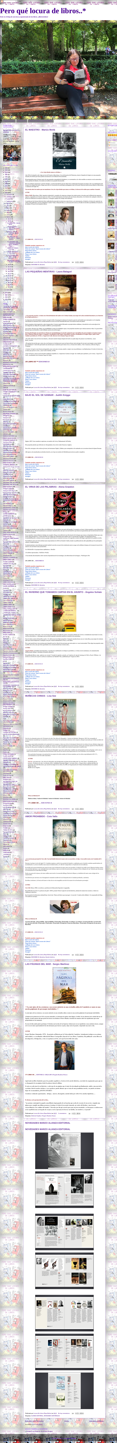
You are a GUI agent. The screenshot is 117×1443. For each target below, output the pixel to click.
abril (7, 212)
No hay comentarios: (64, 262)
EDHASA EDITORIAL (9, 436)
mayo (8, 210)
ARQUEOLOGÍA (7, 342)
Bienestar (6, 360)
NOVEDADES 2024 (8, 669)
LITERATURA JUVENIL (9, 613)
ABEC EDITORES (8, 312)
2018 (6, 186)
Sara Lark (6, 809)
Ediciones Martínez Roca (10, 452)
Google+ (28, 259)
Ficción (5, 544)
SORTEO (5, 817)
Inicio (66, 1421)
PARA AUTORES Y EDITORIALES (40, 121)
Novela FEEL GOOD (8, 697)
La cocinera (79, 922)
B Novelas (6, 352)
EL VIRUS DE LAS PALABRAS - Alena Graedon (49, 487)
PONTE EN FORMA (8, 754)
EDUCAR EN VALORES (9, 494)
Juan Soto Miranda (8, 584)
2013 (6, 295)
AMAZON (5, 338)
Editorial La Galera (8, 476)
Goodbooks (6, 555)
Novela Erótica (7, 692)
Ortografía (6, 728)
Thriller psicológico (8, 838)
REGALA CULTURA (8, 791)
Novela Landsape (8, 706)
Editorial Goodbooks (9, 470)
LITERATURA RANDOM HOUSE (12, 615)
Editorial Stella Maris (9, 490)
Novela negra (7, 708)
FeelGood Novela (8, 534)
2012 (6, 297)
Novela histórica (50, 957)
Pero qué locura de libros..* (43, 11)
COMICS (5, 393)
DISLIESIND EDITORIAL (10, 424)
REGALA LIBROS (8, 793)
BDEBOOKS (6, 354)
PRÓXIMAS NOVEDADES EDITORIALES (10, 770)
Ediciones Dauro (8, 448)
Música (5, 641)
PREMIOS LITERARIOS (9, 764)
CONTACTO (22, 121)
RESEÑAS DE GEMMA (9, 799)
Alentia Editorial (7, 325)
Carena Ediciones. (8, 370)
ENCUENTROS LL (8, 505)
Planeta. (5, 744)
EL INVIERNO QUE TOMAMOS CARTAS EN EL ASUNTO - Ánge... (13, 244)
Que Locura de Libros (32, 247)
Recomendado (7, 787)
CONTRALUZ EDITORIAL (10, 401)
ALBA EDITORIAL (8, 323)
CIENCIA (5, 383)
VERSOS (5, 850)
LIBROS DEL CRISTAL (9, 598)
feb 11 (10, 282)
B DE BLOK (6, 350)
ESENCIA (6, 520)
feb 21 (10, 264)
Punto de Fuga (7, 775)
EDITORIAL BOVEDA (9, 464)
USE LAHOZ (6, 846)
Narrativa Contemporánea (10, 653)
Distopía (5, 426)
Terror (5, 834)
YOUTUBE (6, 854)
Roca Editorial (7, 803)
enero (8, 290)
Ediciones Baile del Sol (9, 446)
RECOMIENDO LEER (9, 789)
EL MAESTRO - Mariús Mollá (40, 129)
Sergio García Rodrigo (9, 813)
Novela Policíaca (8, 710)
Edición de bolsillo (8, 438)
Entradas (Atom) (38, 1424)
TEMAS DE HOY (7, 830)
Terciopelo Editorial (8, 832)
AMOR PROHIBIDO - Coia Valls (41, 816)
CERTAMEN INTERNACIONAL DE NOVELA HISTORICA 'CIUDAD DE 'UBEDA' (11, 380)
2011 (6, 299)
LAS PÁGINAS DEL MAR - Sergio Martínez (47, 964)
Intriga (5, 578)
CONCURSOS (7, 399)
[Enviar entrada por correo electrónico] (72, 262)
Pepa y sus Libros (30, 254)
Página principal (9, 121)
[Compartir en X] (79, 262)
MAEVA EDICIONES (8, 618)
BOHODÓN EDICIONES (9, 366)
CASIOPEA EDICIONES (9, 374)
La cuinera (72, 922)
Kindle (5, 588)
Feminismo (6, 536)
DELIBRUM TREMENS (9, 413)
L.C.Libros (6, 590)
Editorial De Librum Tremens (11, 466)
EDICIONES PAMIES (9, 456)
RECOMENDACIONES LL (10, 785)
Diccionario (6, 419)
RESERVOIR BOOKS (9, 801)
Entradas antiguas (96, 1421)
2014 (6, 292)
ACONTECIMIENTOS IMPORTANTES (9, 314)
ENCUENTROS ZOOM (9, 508)
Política (5, 752)
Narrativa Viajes (7, 659)
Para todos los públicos (10, 738)
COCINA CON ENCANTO (10, 391)
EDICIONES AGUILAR (9, 440)
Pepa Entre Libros (30, 250)
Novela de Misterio (8, 688)
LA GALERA (6, 592)
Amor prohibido (49, 922)
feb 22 (10, 221)
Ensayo (5, 512)
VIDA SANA (6, 852)
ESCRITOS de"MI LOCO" (10, 518)
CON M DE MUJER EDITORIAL (11, 396)
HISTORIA (6, 565)
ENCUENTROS (7, 503)
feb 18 (10, 269)
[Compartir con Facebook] (81, 262)
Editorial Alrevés (8, 462)
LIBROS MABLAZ (8, 606)
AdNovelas (6, 317)
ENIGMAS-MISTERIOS (9, 510)
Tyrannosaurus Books (9, 842)
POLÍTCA (5, 750)
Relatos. (5, 795)
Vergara (5, 848)
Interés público (7, 576)
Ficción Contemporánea (10, 546)
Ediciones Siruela (8, 458)
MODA (5, 638)
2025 (6, 170)
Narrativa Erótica (8, 655)
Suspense (6, 826)
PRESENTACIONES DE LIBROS (12, 766)
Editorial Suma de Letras (10, 492)
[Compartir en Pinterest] (83, 262)
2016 (6, 190)
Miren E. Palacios (8, 634)
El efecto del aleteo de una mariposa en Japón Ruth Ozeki (12, 499)
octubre (8, 199)
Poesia (5, 748)
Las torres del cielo (30, 922)
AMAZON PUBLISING (9, 340)
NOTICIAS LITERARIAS (9, 665)
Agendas (5, 321)
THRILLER (6, 836)
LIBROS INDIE (7, 602)
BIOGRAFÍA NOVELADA (10, 362)
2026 (6, 168)
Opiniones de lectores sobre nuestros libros (11, 721)
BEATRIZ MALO (7, 356)
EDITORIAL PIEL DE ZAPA (10, 482)
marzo (8, 214)
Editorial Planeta (8, 486)
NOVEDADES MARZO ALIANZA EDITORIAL (47, 1123)
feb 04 (10, 284)
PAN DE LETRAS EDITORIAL (11, 734)
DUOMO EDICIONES (9, 432)
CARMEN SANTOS (8, 372)
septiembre (9, 201)
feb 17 (10, 271)
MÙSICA (5, 643)
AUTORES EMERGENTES (10, 346)
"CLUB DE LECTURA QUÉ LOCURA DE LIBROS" (10, 307)
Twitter (27, 256)
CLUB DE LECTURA (8, 389)
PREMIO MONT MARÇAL (10, 758)
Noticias (5, 663)
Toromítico (6, 840)
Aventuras (6, 348)
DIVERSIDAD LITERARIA (10, 428)
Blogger (74, 1438)
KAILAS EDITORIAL (8, 586)
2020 (6, 181)
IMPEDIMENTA (7, 572)
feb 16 (10, 273)
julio (7, 205)
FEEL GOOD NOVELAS (9, 532)
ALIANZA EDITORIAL (37, 1415)
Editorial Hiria (7, 474)
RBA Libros (6, 777)
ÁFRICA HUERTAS (8, 319)
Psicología (6, 773)
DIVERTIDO (6, 430)
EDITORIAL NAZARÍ (8, 480)
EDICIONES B (39, 239)
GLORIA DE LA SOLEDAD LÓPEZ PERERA (10, 553)
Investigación (7, 580)
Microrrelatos (7, 630)
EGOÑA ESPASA (8, 497)
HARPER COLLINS (8, 563)
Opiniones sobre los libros (10, 724)
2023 (6, 174)
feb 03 (10, 287)
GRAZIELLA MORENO (9, 557)
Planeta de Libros (8, 742)
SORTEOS (6, 819)
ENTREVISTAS (7, 516)
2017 (6, 188)
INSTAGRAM (6, 574)
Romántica (6, 805)
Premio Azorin (7, 756)
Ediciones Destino (8, 450)
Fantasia (5, 530)
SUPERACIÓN (7, 821)
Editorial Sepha (7, 488)
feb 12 (10, 280)
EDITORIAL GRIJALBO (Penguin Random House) (52, 1075)
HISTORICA (6, 568)
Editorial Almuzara (8, 460)
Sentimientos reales (8, 811)
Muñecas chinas (32, 798)
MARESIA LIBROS (8, 622)
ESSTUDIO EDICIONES (9, 528)
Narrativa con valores (9, 651)
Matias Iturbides (7, 628)
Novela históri (7, 699)
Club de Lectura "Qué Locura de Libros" (37, 249)
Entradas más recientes (34, 1421)
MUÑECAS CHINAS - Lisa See (40, 696)
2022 (6, 177)
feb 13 (10, 278)
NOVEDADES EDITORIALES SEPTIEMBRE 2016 (11, 686)
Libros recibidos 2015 (9, 608)
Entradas (112, 142)
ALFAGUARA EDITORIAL (10, 327)
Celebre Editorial (8, 376)
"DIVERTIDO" (7, 310)
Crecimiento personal (9, 403)
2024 (6, 172)
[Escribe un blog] (78, 262)
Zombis (5, 856)
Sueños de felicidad (42, 798)
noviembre (9, 196)
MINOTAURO (6, 632)
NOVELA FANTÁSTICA (9, 694)
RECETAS (6, 779)
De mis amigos (7, 411)
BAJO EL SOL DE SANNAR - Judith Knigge (47, 395)
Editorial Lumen (7, 478)
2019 (6, 183)
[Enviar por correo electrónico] (76, 262)
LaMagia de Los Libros (32, 252)
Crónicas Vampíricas (9, 407)
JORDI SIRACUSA (8, 582)
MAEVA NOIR (7, 620)
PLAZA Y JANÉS (8, 746)
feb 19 (10, 267)
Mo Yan (5, 636)
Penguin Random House (49, 1116)
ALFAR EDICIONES (8, 329)
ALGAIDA (6, 331)
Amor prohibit (40, 922)
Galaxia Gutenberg (8, 550)
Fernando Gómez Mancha (10, 542)
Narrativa (42, 264)
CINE (4, 387)
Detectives (6, 417)
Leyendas (6, 594)
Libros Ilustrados (8, 600)
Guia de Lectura (7, 561)
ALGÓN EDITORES (8, 333)
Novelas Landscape (8, 712)
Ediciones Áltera (8, 442)
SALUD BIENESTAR (8, 807)
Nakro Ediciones (8, 645)
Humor (5, 570)
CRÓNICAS (6, 405)
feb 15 (10, 275)
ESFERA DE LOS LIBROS (10, 522)
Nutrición (5, 716)
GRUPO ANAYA (7, 559)
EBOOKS (5, 434)
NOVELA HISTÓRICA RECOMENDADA (9, 703)
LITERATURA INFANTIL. (10, 611)
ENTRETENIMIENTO (9, 514)
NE (4, 661)
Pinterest (28, 257)
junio (8, 208)
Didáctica (5, 422)
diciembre (9, 194)
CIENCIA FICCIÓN (8, 385)
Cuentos (5, 409)
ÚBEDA (5, 844)
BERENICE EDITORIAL (9, 358)
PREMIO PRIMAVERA (9, 760)
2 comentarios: (62, 1113)
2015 (6, 192)
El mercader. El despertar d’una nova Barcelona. (66, 923)
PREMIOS (6, 762)
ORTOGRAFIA (7, 726)
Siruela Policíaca (8, 815)
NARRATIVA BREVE (8, 649)
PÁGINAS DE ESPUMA (9, 732)
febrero (8, 217)
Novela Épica (7, 690)
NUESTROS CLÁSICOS (9, 714)
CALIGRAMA (6, 368)
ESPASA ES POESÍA (9, 526)
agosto (8, 203)
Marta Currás (6, 626)
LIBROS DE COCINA (9, 596)
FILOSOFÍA (6, 548)
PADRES (5, 730)
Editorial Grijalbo (36, 1116)
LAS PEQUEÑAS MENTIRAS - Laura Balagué (48, 271)
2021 (6, 179)
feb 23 (10, 219)
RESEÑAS (6, 797)
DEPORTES (6, 415)
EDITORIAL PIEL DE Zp (10, 484)
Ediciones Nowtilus (8, 454)
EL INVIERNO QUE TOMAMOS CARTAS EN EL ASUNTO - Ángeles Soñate (63, 592)
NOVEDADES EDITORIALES (52, 1415)
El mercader (57, 922)
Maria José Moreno (8, 624)
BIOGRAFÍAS (7, 364)
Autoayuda (6, 344)
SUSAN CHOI (7, 824)
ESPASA (5, 524)
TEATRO (5, 828)
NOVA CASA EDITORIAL (10, 667)
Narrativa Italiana (8, 657)
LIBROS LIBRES (7, 604)
